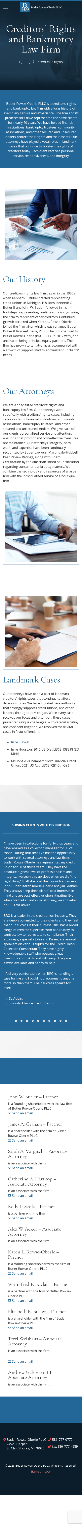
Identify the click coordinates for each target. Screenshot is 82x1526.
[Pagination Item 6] (44, 1021)
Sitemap (36, 1471)
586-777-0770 (62, 1439)
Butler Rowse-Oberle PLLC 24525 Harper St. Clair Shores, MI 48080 (26, 1443)
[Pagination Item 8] (55, 1021)
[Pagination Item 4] (33, 1021)
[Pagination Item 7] (49, 1021)
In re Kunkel (20, 742)
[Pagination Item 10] (66, 1021)
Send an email (22, 1113)
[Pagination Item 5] (38, 1021)
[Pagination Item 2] (21, 1021)
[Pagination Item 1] (16, 1021)
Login (48, 1471)
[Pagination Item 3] (27, 1021)
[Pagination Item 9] (61, 1021)
